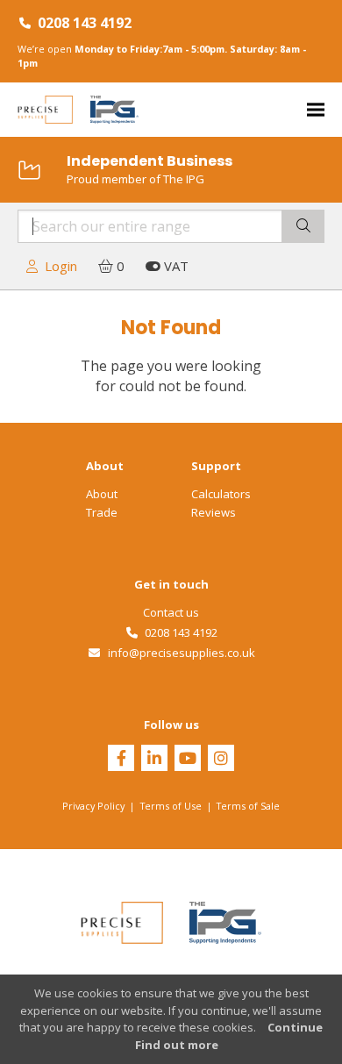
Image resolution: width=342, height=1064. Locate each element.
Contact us (171, 612)
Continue (295, 1027)
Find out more (176, 1045)
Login (57, 266)
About (102, 494)
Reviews (213, 512)
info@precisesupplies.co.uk (178, 653)
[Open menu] (315, 110)
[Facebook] (121, 760)
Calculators (221, 494)
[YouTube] (188, 760)
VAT (174, 266)
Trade (102, 512)
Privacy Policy (93, 805)
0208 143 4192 (85, 22)
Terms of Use (171, 805)
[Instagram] (221, 760)
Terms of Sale (248, 805)
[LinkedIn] (154, 760)
